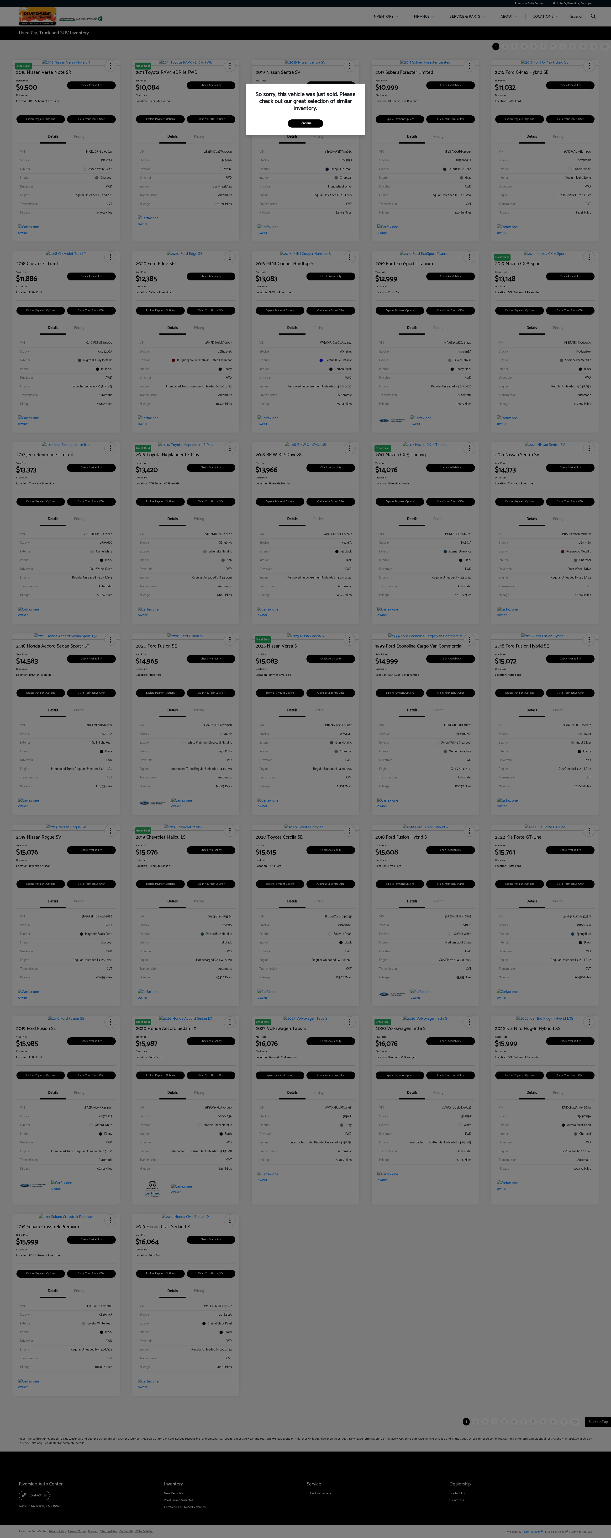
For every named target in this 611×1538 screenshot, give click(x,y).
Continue (305, 123)
